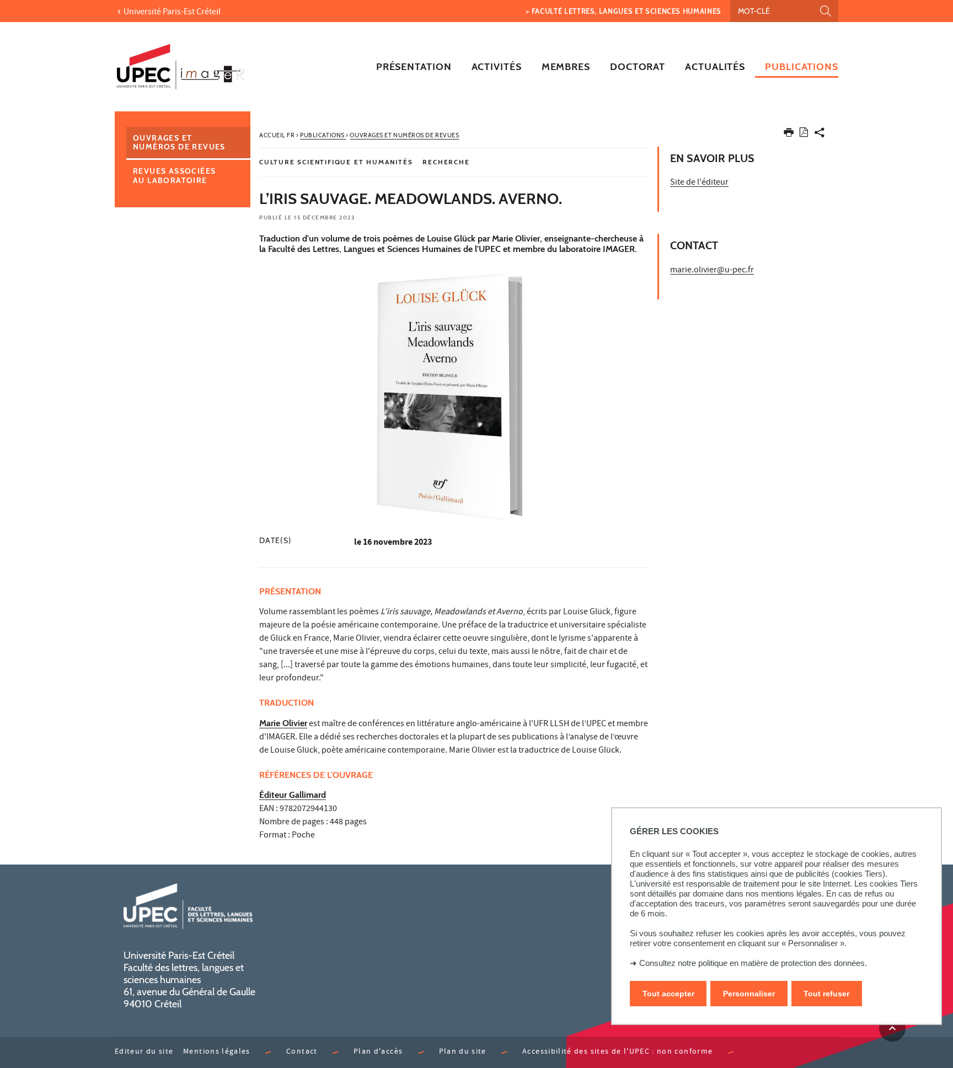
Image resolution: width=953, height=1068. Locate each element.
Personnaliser (749, 993)
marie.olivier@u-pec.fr (712, 270)
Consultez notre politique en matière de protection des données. (753, 963)
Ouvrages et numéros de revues (179, 142)
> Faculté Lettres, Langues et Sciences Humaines (623, 11)
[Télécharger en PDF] (804, 134)
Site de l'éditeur (699, 183)
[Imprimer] (789, 134)
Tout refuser (826, 993)
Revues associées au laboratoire (174, 175)
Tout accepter (668, 993)
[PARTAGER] (819, 134)
